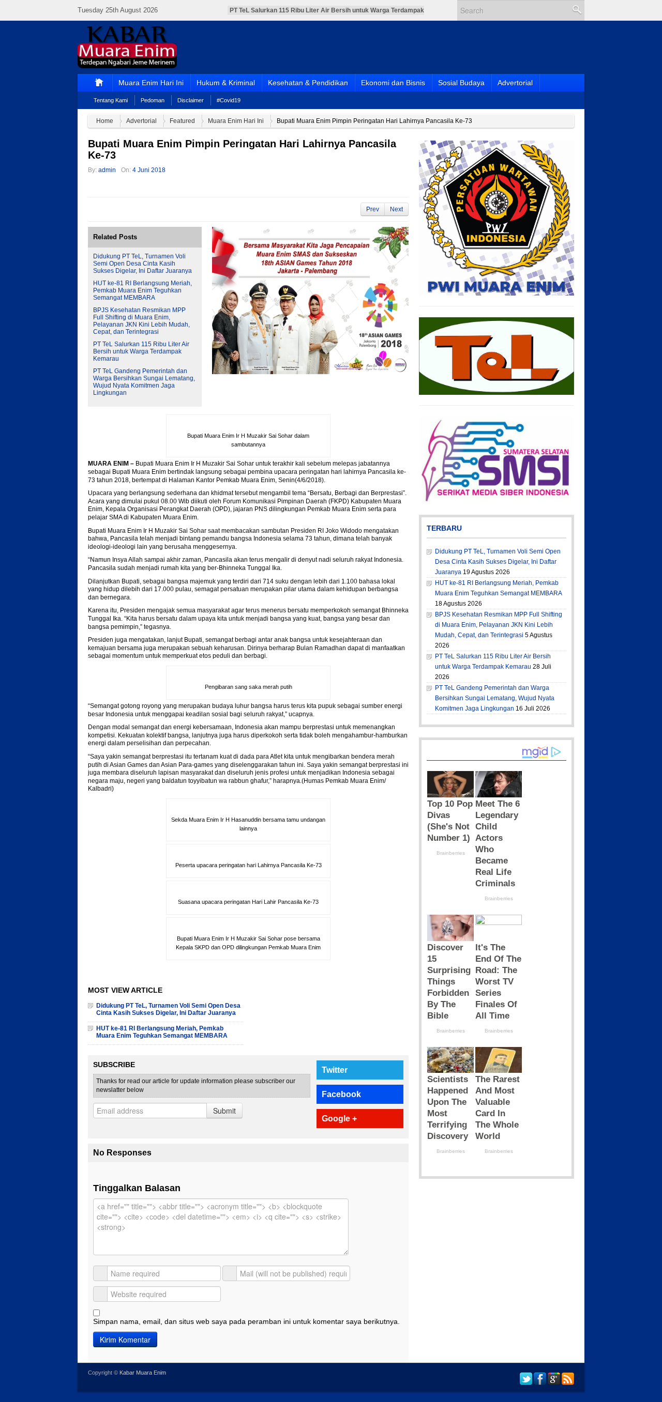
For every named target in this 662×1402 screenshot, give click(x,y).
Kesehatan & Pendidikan (308, 83)
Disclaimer (190, 100)
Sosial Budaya (461, 83)
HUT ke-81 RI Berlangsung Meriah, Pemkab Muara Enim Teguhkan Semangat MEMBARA (142, 290)
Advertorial (515, 83)
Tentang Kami (111, 100)
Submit (224, 1110)
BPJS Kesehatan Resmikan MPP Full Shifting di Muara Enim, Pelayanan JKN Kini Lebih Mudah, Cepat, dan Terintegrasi (141, 320)
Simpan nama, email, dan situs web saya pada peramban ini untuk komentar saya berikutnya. (246, 1321)
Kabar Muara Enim (142, 1372)
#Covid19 (228, 100)
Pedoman (152, 100)
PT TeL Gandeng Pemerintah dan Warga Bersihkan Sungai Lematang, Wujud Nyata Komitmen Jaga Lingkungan (144, 381)
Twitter (335, 1070)
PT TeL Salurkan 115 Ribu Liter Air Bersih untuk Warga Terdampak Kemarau (141, 351)
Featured (182, 121)
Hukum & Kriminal (226, 83)
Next (396, 209)
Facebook (341, 1094)
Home (104, 121)
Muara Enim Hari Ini (151, 83)
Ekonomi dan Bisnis (393, 83)
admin (107, 170)
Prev (372, 209)
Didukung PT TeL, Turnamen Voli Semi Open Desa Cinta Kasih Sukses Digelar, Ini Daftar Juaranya (142, 263)
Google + (339, 1118)
